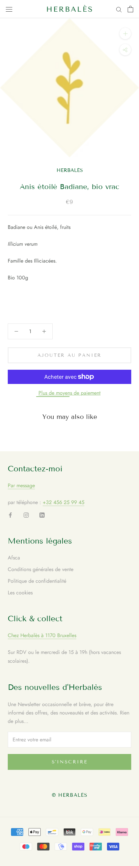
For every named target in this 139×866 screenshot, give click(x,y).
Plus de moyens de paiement (69, 393)
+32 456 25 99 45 (63, 502)
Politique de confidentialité (37, 581)
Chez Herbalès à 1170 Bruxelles (42, 635)
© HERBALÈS (69, 795)
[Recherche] (119, 9)
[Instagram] (26, 515)
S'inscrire (70, 762)
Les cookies (20, 592)
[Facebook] (10, 515)
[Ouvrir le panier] (130, 9)
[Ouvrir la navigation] (9, 9)
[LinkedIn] (42, 515)
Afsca (14, 557)
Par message (21, 485)
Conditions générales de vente (40, 569)
